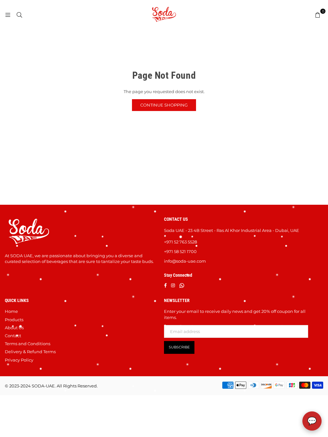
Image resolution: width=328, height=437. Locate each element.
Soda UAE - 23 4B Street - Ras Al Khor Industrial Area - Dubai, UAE (231, 230)
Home (11, 311)
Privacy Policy (19, 359)
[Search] (19, 14)
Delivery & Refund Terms (30, 351)
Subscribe (179, 347)
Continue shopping (164, 104)
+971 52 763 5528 (180, 241)
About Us (14, 327)
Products (14, 319)
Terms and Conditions (27, 343)
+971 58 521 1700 (180, 251)
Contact (13, 335)
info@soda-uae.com (185, 261)
